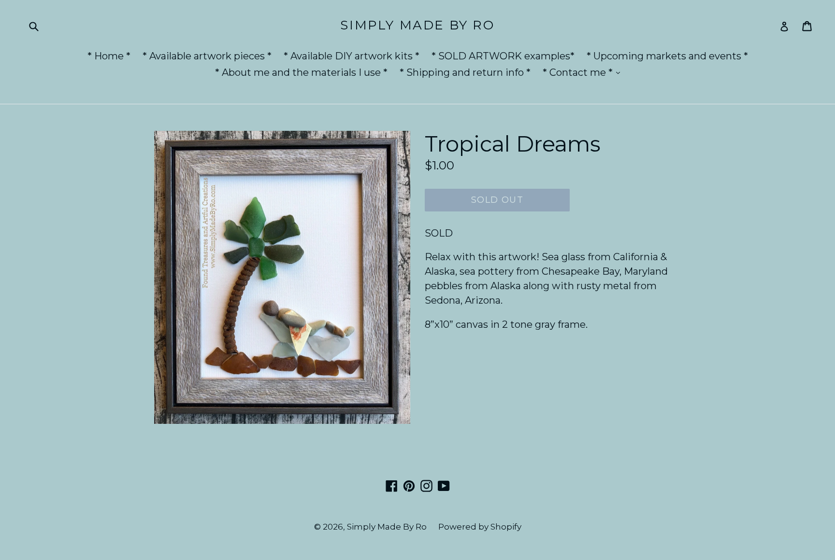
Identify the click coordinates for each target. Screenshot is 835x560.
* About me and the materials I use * (301, 72)
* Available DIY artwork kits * (351, 56)
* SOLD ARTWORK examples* (503, 56)
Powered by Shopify (479, 527)
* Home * (108, 56)
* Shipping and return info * (465, 72)
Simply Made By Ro (417, 25)
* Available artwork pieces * (207, 56)
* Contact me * (584, 72)
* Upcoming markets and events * (667, 56)
